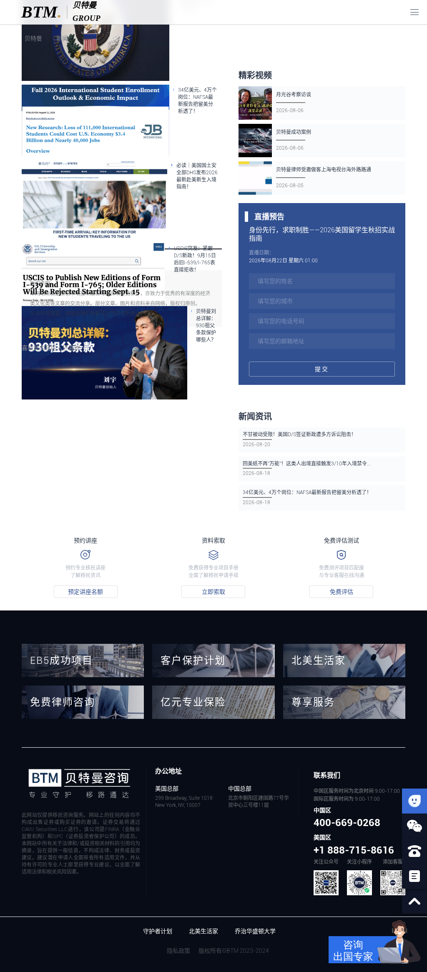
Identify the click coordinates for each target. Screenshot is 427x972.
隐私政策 (178, 950)
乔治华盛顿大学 (255, 931)
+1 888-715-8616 (354, 850)
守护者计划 (157, 931)
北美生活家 (203, 931)
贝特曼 (32, 38)
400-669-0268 (347, 823)
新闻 (62, 38)
